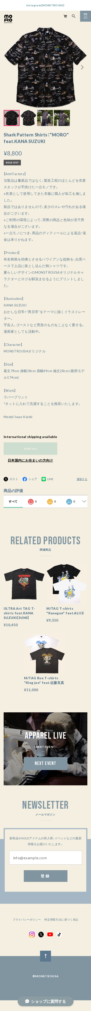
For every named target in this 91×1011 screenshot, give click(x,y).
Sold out (30, 448)
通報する (82, 479)
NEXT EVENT (46, 763)
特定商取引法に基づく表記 (61, 919)
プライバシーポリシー (27, 919)
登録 (45, 876)
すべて (13, 501)
